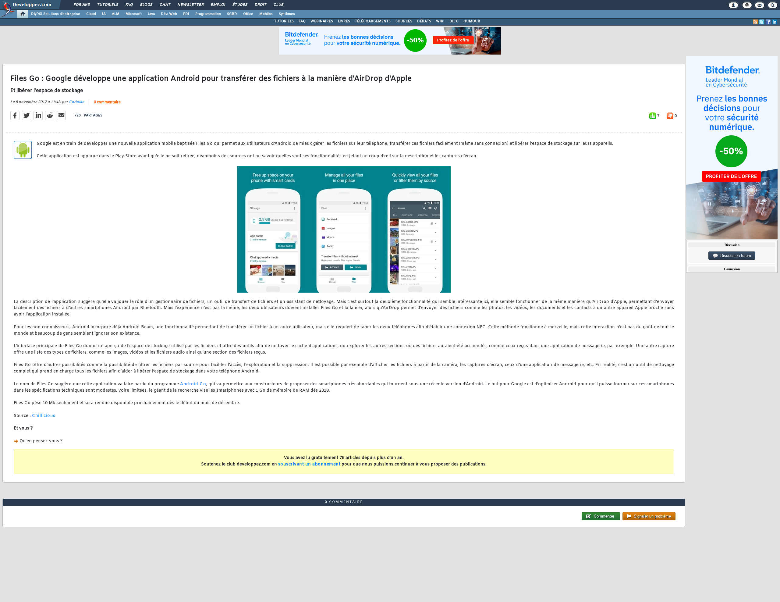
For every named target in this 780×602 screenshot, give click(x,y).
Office (248, 14)
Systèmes (287, 14)
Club (278, 4)
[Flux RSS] (755, 22)
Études (240, 4)
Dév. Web (169, 14)
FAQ (129, 4)
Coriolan (76, 102)
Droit (260, 4)
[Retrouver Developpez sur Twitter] (761, 22)
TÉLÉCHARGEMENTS (373, 21)
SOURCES (403, 21)
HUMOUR (471, 21)
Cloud (91, 14)
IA (104, 14)
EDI (186, 14)
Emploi (217, 4)
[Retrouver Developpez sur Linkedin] (774, 22)
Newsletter (190, 4)
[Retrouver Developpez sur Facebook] (768, 22)
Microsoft (134, 14)
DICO (454, 21)
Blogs (146, 4)
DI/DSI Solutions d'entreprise (55, 14)
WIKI (440, 21)
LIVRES (344, 21)
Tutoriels (107, 4)
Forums (81, 4)
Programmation (208, 14)
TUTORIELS (284, 21)
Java (151, 14)
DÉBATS (424, 21)
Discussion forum (734, 255)
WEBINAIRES (321, 21)
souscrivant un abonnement (309, 464)
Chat (165, 4)
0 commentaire (107, 102)
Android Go (193, 384)
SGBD (232, 14)
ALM (115, 14)
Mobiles (266, 14)
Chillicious (43, 416)
